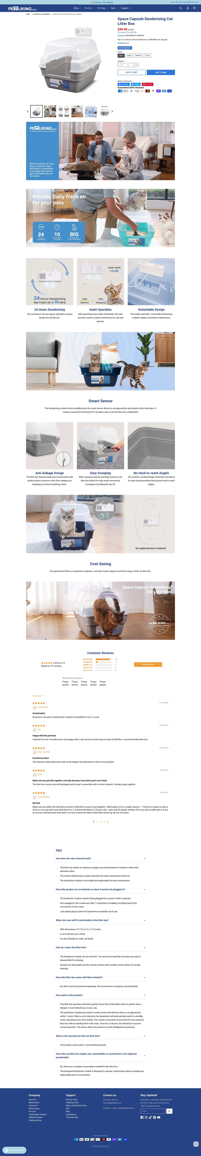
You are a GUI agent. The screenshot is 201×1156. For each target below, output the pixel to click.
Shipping (121, 35)
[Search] (181, 8)
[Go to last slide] (28, 111)
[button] (88, 659)
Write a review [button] (148, 664)
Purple (139, 56)
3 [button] (101, 822)
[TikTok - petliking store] (150, 1117)
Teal (148, 56)
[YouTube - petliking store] (158, 1117)
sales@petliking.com (126, 1108)
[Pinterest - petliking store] (154, 1117)
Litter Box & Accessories (41, 14)
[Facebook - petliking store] (142, 1117)
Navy (129, 56)
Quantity (121, 61)
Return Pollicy (123, 43)
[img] (39, 703)
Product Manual (124, 48)
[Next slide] (112, 111)
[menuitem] (36, 111)
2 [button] (97, 822)
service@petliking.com (112, 1103)
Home (28, 14)
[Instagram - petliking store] (146, 1117)
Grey (121, 56)
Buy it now (161, 72)
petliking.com (104, 1146)
